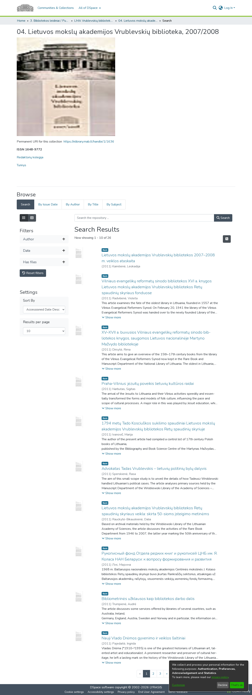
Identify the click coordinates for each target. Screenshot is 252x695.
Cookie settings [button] (74, 692)
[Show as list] (24, 218)
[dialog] (208, 676)
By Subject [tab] (114, 204)
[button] (214, 8)
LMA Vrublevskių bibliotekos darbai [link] (94, 21)
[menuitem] (89, 8)
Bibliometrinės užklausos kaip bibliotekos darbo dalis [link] (148, 598)
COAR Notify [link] (241, 691)
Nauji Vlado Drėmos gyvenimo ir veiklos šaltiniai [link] (143, 638)
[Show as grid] (32, 218)
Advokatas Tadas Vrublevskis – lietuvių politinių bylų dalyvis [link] (154, 468)
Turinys (21, 165)
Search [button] (225, 218)
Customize (178, 685)
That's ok (237, 685)
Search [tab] (25, 204)
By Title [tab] (93, 204)
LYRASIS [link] (156, 687)
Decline (222, 685)
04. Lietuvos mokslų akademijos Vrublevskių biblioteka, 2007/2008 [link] (138, 21)
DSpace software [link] (102, 687)
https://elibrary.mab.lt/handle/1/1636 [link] (89, 141)
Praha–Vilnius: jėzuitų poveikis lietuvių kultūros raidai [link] (148, 383)
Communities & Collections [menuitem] (56, 8)
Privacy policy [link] (126, 692)
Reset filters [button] (34, 273)
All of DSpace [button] (88, 8)
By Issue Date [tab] (48, 204)
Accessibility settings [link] (101, 692)
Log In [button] (228, 8)
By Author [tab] (73, 204)
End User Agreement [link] (151, 692)
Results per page (36, 322)
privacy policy (220, 677)
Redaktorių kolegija (30, 157)
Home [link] (21, 21)
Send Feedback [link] (178, 692)
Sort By (29, 301)
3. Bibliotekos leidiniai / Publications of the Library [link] (49, 21)
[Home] (25, 8)
